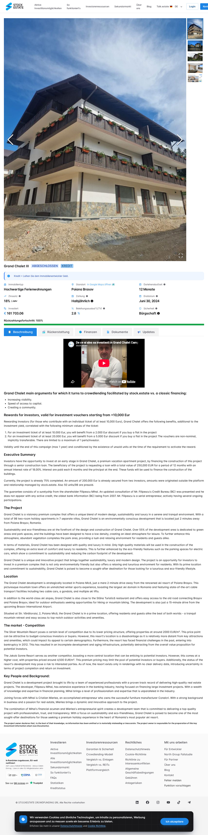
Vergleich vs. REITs (97, 764)
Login (192, 6)
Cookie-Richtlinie (135, 754)
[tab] (20, 332)
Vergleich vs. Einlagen (99, 759)
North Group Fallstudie (178, 754)
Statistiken (57, 783)
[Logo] (15, 6)
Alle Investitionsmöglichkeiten (66, 760)
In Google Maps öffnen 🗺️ (101, 284)
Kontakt (169, 775)
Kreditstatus (57, 788)
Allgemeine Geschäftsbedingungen (139, 770)
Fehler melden (172, 780)
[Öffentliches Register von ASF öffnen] (12, 775)
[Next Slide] (179, 139)
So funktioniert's (60, 772)
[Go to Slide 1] (195, 28)
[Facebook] (147, 802)
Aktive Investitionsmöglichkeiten (66, 751)
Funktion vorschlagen (177, 785)
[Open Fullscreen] (180, 255)
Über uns (169, 764)
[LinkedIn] (137, 802)
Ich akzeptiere (174, 821)
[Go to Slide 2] (195, 46)
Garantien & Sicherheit (100, 749)
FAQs (53, 777)
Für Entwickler (173, 749)
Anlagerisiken (133, 783)
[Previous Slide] (10, 139)
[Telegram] (189, 802)
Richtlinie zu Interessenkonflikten (137, 761)
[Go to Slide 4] (195, 68)
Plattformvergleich (97, 770)
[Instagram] (158, 802)
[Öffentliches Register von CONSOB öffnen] (38, 775)
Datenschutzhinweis (137, 749)
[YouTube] (168, 802)
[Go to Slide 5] (195, 78)
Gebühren (131, 777)
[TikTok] (179, 802)
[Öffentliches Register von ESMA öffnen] (25, 775)
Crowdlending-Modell (99, 754)
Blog (167, 770)
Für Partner (171, 759)
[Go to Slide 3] (195, 57)
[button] (95, 139)
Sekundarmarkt (59, 767)
